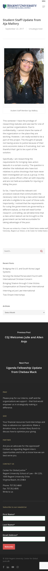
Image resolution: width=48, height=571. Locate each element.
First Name (8, 514)
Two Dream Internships (14, 294)
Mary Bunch (32, 428)
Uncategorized (35, 28)
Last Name (8, 524)
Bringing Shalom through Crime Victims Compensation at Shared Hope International (23, 285)
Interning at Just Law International (19, 290)
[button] (43, 6)
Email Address (10, 535)
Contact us (8, 449)
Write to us (8, 491)
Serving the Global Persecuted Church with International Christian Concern (22, 277)
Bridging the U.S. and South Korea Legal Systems (21, 270)
